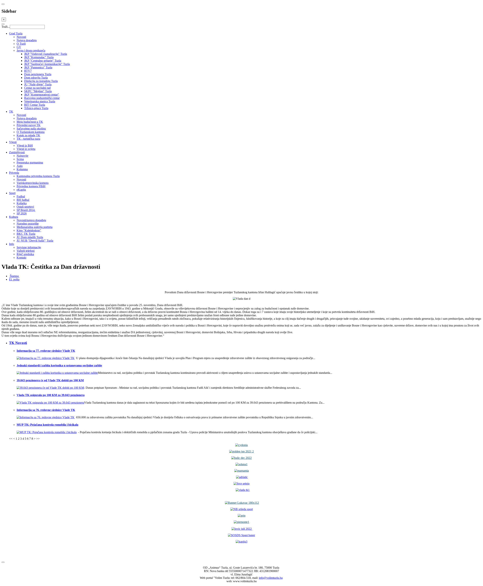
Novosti (21, 36)
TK (11, 111)
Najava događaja (27, 40)
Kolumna (22, 169)
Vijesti (13, 142)
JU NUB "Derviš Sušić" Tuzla (35, 240)
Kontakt (21, 257)
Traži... (6, 26)
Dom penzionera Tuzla (37, 74)
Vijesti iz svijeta (26, 149)
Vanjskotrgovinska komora (32, 182)
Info (11, 244)
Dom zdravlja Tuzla (36, 77)
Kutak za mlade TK (28, 135)
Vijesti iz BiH (25, 145)
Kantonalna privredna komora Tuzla (38, 176)
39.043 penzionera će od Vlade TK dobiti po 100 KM (50, 380)
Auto (20, 165)
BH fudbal (23, 199)
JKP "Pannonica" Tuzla (38, 67)
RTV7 (28, 70)
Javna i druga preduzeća (31, 50)
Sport (12, 193)
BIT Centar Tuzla (34, 104)
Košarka (22, 203)
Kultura (13, 216)
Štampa (14, 276)
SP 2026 (22, 213)
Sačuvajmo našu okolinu (31, 128)
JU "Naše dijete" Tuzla (38, 84)
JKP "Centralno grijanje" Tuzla (42, 60)
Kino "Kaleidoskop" (29, 230)
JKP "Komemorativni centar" (41, 94)
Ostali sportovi (25, 206)
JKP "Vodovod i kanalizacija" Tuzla (45, 53)
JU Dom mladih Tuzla (30, 237)
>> (38, 438)
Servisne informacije (29, 247)
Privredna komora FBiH (31, 186)
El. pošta (14, 279)
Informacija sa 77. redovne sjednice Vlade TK (46, 350)
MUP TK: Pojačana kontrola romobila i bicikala (47, 424)
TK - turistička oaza (28, 138)
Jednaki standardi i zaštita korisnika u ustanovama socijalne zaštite (59, 365)
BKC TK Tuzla (26, 233)
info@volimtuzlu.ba (271, 577)
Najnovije (22, 155)
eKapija (21, 189)
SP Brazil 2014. (26, 210)
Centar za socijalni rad (37, 87)
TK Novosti (18, 343)
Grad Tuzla (15, 33)
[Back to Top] (3, 562)
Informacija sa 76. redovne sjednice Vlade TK (46, 410)
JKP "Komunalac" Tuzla (39, 57)
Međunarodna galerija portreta (34, 227)
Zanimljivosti (17, 152)
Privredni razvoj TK (29, 125)
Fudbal (21, 196)
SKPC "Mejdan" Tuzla (38, 91)
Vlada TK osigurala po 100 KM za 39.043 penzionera (51, 395)
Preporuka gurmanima (30, 162)
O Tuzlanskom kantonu (31, 132)
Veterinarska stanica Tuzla (39, 101)
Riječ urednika (25, 254)
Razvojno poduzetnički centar (42, 98)
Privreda (14, 172)
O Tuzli (21, 43)
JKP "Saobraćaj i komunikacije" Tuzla (47, 64)
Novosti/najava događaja (31, 220)
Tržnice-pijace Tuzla (36, 108)
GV (19, 47)
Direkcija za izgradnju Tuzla (41, 81)
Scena (20, 159)
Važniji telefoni (26, 250)
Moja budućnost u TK (30, 121)
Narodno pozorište (28, 223)
